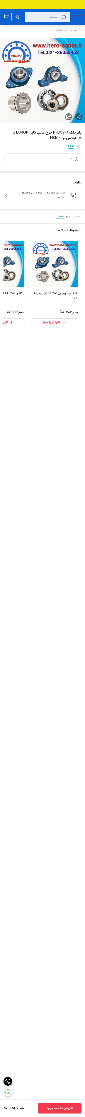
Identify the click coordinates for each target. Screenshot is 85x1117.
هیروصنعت (75, 30)
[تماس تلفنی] (7, 1081)
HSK (71, 146)
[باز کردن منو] (78, 16)
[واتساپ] (7, 1091)
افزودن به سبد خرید (60, 1108)
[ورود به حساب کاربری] (17, 16)
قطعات (58, 30)
